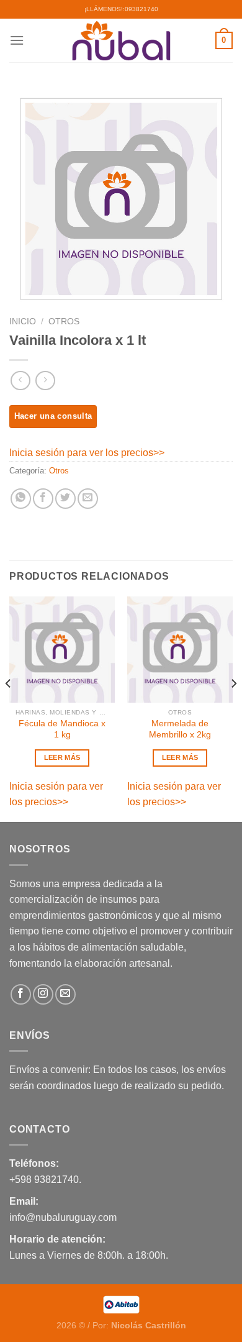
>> (158, 452)
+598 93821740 (44, 1179)
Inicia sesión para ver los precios (81, 452)
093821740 (141, 9)
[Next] (233, 708)
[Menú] (16, 40)
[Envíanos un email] (65, 994)
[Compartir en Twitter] (65, 498)
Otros (63, 321)
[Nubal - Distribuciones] (121, 40)
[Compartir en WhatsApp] (21, 498)
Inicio (22, 321)
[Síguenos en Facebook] (21, 994)
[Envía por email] (88, 498)
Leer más (62, 757)
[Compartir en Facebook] (43, 498)
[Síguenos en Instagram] (43, 994)
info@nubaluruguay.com (63, 1217)
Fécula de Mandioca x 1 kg (62, 729)
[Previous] (8, 708)
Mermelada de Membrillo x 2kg (180, 729)
